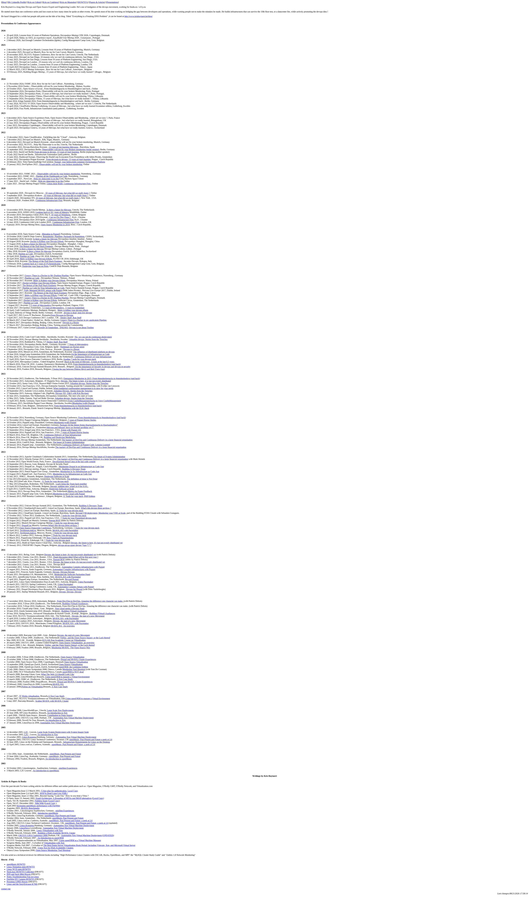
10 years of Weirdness (61, 215)
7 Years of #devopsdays (78, 344)
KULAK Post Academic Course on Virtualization (64, 640)
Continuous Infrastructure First (49, 200)
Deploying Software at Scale (56, 476)
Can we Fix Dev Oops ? (60, 217)
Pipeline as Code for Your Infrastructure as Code (43, 288)
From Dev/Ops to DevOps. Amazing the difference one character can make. (90, 601)
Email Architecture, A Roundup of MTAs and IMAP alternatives (64, 798)
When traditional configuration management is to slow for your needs (83, 388)
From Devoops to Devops (62, 315)
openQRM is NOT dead (73, 672)
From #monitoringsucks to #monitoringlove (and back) (97, 364)
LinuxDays (24, 828)
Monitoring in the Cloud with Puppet (69, 494)
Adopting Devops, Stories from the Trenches (73, 391)
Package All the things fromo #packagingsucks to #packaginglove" (89, 425)
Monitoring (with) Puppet (83, 403)
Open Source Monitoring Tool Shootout (53, 850)
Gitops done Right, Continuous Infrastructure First (69, 183)
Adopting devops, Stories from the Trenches (88, 339)
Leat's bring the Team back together (71, 484)
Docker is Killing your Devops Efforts (47, 241)
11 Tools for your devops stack (55, 481)
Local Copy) (98, 798)
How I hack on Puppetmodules (60, 538)
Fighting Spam (41, 801)
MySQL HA (58, 684)
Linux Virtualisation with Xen (50, 830)
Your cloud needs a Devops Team (69, 608)
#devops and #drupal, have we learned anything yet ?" (70, 427)
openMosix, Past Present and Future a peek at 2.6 (90, 739)
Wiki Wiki (39, 803)
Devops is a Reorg (71, 322)
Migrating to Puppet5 (51, 234)
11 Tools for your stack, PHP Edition (79, 496)
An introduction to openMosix (58, 759)
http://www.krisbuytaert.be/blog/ (138, 16)
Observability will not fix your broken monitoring (60, 164)
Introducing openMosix (48, 813)
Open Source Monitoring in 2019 (55, 224)
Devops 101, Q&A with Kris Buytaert (72, 393)
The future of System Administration (68, 442)
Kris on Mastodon (68, 2)
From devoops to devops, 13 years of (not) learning (56, 152)
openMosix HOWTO (16, 864)
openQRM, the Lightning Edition (73, 667)
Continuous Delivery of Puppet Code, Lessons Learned (86, 445)
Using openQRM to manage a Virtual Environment (67, 677)
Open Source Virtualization (72, 657)
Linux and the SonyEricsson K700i (22, 884)
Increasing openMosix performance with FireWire (38, 806)
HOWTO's (83, 2)
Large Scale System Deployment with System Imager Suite (63, 732)
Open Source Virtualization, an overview (77, 642)
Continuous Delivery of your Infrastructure (92, 357)
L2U (26, 732)
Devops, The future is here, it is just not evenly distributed (86, 381)
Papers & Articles (97, 2)
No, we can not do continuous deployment (93, 337)
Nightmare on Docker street (72, 347)
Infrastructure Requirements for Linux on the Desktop (86, 742)
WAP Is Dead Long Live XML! (54, 793)
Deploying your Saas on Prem (35, 266)
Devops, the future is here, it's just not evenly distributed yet (96, 543)
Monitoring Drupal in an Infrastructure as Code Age (81, 466)
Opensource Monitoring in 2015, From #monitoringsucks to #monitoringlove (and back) (101, 378)
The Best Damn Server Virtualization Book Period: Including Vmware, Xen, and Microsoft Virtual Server (89, 845)
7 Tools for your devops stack (86, 528)
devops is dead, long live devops (78, 313)
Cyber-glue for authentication (54, 791)
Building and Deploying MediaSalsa (59, 437)
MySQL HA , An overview (63, 626)
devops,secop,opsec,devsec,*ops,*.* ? (74, 545)
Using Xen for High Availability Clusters (55, 848)
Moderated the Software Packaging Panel (72, 574)
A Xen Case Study (65, 679)
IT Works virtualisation (29, 696)
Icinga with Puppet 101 (71, 430)
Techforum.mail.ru (28, 530)
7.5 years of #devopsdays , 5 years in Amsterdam (63, 308)
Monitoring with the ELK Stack (75, 408)
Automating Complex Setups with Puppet (76, 587)
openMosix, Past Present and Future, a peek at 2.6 (73, 744)
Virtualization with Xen (54, 843)
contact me (5, 889)
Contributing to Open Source (59, 715)
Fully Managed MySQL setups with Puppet (43, 290)
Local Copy (73, 791)
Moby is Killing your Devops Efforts (36, 259)
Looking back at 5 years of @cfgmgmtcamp (41, 264)
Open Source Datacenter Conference (35, 528)
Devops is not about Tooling (81, 327)
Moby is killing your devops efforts (73, 310)
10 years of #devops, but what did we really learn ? (67, 193)
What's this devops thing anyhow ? (96, 508)
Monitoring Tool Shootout (73, 669)
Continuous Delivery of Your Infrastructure (62, 435)
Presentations (112, 2)
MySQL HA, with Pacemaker (66, 618)
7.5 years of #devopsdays (40, 305)
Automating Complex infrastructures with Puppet (83, 567)
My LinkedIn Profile (17, 2)
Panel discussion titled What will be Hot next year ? (75, 557)
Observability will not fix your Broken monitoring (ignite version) (70, 149)
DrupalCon (26, 525)
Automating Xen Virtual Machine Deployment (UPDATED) (87, 835)
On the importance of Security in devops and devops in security (102, 366)
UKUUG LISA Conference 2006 (33, 835)
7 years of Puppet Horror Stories (82, 420)
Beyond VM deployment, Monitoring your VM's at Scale (100, 513)
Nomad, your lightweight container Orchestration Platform (79, 162)
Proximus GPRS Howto (17, 881)
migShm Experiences (68, 768)
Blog (4, 2)
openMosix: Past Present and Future (60, 815)
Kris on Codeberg (50, 2)
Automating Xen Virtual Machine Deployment (73, 718)
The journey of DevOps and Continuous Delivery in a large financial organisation (97, 440)
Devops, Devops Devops (64, 572)
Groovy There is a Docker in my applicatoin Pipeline (83, 320)
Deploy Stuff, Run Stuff (70, 317)
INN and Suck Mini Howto (19, 874)
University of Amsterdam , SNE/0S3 (52, 327)
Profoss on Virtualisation (32, 687)
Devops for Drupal (74, 589)
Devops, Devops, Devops (70, 592)
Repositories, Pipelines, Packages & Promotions (63, 236)
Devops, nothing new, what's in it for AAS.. (69, 486)
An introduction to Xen (57, 713)
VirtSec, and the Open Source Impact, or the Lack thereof (85, 638)
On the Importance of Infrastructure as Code (90, 354)
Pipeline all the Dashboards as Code (51, 176)
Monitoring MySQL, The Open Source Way (71, 647)
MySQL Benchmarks (30, 808)
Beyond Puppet (72, 579)
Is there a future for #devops (59, 210)
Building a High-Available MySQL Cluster (56, 833)
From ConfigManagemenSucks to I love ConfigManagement (94, 401)
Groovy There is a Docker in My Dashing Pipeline (47, 275)
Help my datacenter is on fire (46, 179)
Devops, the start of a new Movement (88, 616)
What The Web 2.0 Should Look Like (57, 674)
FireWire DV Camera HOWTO (21, 879)
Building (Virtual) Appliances (75, 603)
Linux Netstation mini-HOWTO (21, 867)
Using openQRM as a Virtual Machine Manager (80, 840)
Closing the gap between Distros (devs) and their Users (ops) (78, 369)
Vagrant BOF (54, 520)
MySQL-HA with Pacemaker (65, 530)
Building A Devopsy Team (73, 469)
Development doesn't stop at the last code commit (73, 461)
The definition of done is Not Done (82, 479)
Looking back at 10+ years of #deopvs (52, 212)
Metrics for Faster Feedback (80, 491)
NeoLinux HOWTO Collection (20, 872)
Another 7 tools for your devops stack (79, 359)
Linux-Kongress (29, 737)
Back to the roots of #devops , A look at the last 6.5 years (89, 362)
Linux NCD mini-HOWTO (19, 869)
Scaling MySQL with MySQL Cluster (51, 701)
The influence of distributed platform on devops (94, 352)
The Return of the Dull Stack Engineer (36, 246)
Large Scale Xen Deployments (60, 710)
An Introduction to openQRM (51, 838)
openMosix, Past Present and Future (65, 754)
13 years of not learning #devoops (63, 147)
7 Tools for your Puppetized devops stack (79, 518)
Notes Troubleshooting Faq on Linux (23, 877)
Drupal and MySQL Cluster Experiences (78, 659)
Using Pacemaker (85, 582)
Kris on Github (34, 2)
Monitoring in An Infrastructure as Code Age (79, 471)
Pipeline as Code (25, 254)
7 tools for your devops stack (73, 515)
